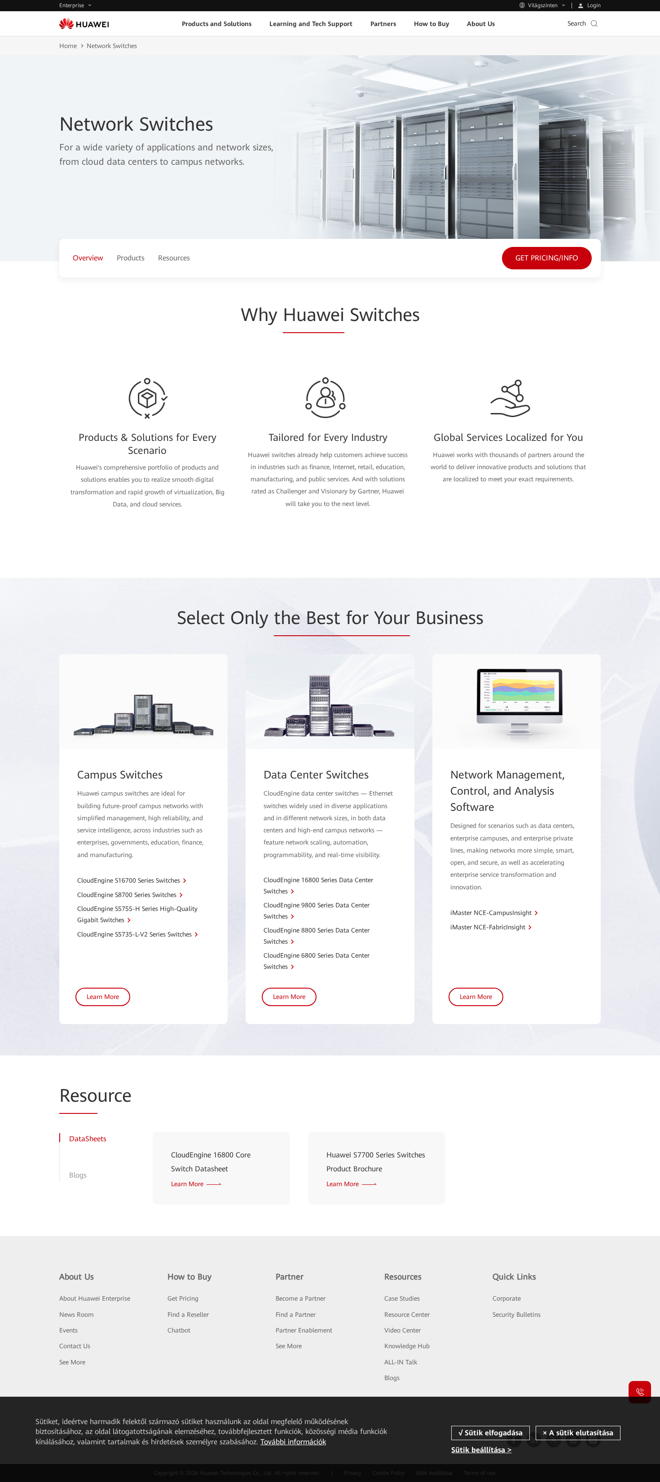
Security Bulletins (517, 1314)
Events (68, 1330)
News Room (76, 1314)
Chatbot (178, 1330)
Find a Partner (296, 1314)
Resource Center (407, 1314)
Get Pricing (182, 1298)
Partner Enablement (304, 1330)
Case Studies (402, 1298)
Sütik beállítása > (481, 1450)
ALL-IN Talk (400, 1362)
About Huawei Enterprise (94, 1298)
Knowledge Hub (407, 1346)
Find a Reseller (188, 1314)
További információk (293, 1442)
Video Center (402, 1330)
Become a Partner (301, 1298)
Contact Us (74, 1346)
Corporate (507, 1298)
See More (72, 1362)
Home (68, 45)
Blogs (392, 1377)
